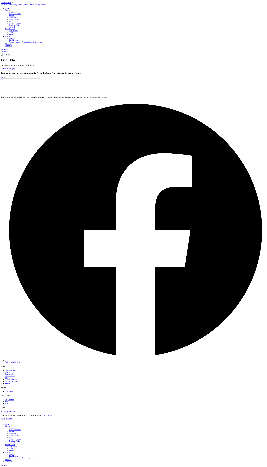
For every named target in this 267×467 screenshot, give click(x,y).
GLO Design (48, 415)
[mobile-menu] (2, 53)
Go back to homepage (8, 69)
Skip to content (6, 3)
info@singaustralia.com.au (9, 411)
